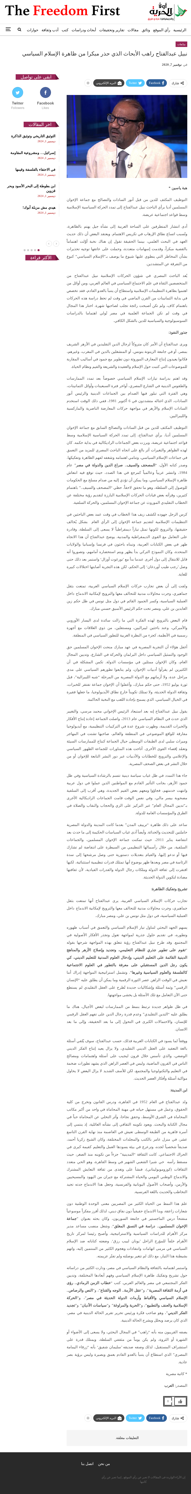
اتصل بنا (87, 1464)
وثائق (146, 30)
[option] (31, 174)
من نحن (104, 1464)
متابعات (181, 44)
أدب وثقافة (50, 30)
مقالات (133, 30)
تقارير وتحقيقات (111, 30)
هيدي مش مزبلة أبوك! (39, 207)
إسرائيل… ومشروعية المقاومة (32, 153)
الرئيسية (179, 30)
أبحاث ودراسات (84, 30)
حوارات (32, 30)
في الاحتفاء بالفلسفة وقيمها (35, 169)
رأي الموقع (161, 30)
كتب (65, 30)
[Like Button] (180, 1401)
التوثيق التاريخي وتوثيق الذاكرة (33, 136)
